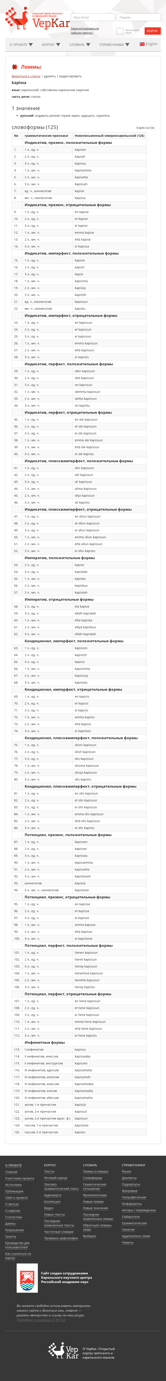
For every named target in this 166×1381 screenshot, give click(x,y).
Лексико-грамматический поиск (61, 1186)
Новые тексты (54, 1214)
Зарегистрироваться (85, 28)
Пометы (128, 1242)
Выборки (89, 1236)
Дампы (10, 1223)
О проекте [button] (19, 44)
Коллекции (52, 1201)
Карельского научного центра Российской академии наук (66, 1279)
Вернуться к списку (26, 76)
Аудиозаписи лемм (136, 1236)
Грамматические (134, 1223)
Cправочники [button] (112, 44)
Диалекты (129, 1178)
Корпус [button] (49, 44)
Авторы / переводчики (139, 1210)
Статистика (13, 1217)
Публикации (14, 1191)
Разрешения (14, 1230)
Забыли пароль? (82, 33)
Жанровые (130, 1191)
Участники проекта (19, 1178)
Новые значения (95, 1208)
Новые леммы (93, 1201)
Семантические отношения (94, 1186)
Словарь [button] (77, 44)
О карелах (12, 1210)
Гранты (10, 1236)
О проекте (13, 1165)
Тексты (49, 1171)
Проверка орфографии (61, 1238)
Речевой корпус (56, 1178)
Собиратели (131, 1217)
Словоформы (92, 1178)
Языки (126, 1171)
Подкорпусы (131, 1184)
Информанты (132, 1204)
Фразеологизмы (95, 1195)
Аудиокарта (52, 1195)
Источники (13, 1185)
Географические (134, 1197)
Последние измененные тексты (59, 1223)
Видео (48, 1208)
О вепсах (12, 1204)
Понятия (128, 1229)
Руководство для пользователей (17, 1245)
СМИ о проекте (16, 1198)
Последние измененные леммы (98, 1216)
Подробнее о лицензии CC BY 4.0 (41, 1320)
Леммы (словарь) (95, 1171)
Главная (11, 1172)
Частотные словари (58, 1232)
